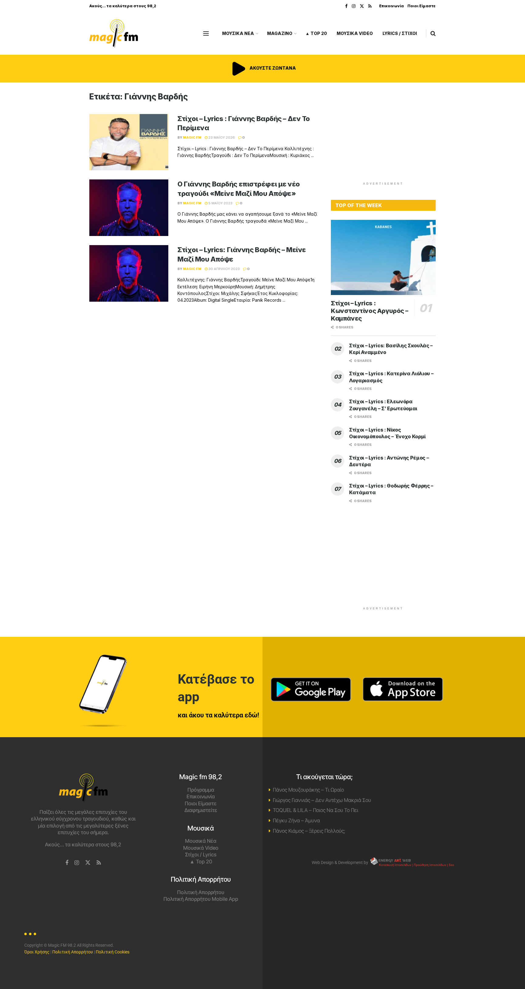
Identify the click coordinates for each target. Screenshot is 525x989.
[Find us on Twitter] (362, 6)
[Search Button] (433, 33)
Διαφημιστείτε (200, 810)
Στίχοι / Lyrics (200, 855)
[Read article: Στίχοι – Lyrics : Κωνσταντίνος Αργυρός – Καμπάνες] (383, 257)
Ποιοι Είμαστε (421, 6)
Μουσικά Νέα (200, 841)
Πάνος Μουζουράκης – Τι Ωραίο (308, 790)
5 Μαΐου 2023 (220, 203)
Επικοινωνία (391, 6)
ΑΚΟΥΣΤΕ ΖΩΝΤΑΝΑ (272, 68)
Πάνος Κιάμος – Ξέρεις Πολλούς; (309, 831)
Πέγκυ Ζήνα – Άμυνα (296, 820)
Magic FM (192, 137)
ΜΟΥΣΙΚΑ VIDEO (355, 33)
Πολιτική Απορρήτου (200, 892)
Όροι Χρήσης (37, 951)
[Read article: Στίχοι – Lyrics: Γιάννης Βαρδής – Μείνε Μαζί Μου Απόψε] (128, 273)
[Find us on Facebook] (346, 6)
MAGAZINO (279, 33)
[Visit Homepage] (113, 33)
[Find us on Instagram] (353, 6)
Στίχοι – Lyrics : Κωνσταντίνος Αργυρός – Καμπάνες (369, 311)
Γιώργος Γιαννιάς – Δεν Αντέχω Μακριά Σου (322, 800)
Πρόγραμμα (200, 790)
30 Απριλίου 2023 (224, 269)
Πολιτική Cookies (112, 951)
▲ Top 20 (316, 33)
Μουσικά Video (200, 848)
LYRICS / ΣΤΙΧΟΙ (400, 33)
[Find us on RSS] (370, 6)
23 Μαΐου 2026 (221, 137)
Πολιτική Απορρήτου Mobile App (200, 899)
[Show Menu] (206, 33)
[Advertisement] (383, 134)
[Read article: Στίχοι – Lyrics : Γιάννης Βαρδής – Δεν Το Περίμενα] (128, 142)
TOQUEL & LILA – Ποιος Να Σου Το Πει (315, 810)
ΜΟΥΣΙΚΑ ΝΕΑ (238, 33)
